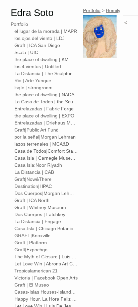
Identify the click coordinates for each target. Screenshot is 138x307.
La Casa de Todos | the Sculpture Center (46, 101)
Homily (113, 10)
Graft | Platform (30, 242)
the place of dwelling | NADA (44, 94)
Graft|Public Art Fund (36, 130)
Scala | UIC (26, 52)
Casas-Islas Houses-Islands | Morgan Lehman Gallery (46, 292)
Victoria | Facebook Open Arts (46, 277)
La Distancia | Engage (37, 221)
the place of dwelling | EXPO (44, 115)
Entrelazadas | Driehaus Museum (46, 122)
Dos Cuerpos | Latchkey (39, 214)
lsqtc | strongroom (33, 87)
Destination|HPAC (33, 186)
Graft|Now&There (33, 179)
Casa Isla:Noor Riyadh (38, 165)
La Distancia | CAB (34, 172)
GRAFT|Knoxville (32, 235)
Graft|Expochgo (31, 249)
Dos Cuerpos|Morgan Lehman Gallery (46, 193)
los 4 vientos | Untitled (37, 66)
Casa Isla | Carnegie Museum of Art (46, 158)
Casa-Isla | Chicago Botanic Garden (46, 228)
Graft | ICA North (32, 200)
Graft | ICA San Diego (37, 45)
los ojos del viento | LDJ (39, 38)
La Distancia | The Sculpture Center (46, 73)
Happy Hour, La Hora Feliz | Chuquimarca (46, 299)
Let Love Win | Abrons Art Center (46, 263)
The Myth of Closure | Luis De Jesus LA (46, 256)
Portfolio (19, 24)
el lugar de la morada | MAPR (45, 31)
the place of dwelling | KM (41, 59)
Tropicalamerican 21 (36, 270)
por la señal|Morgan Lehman (45, 137)
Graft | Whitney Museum (40, 207)
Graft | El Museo (31, 285)
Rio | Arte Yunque (32, 80)
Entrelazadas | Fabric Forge (44, 108)
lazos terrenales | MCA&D (41, 144)
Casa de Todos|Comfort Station (46, 151)
